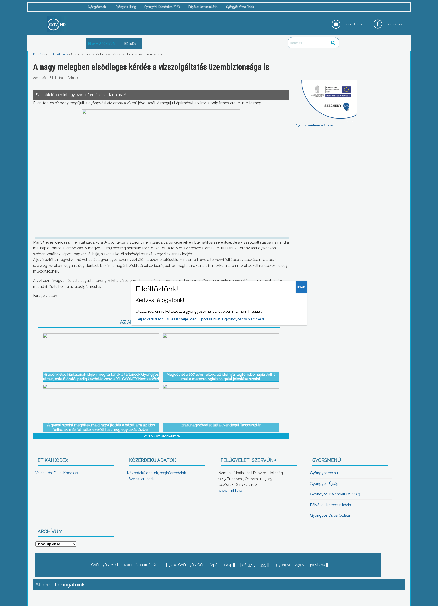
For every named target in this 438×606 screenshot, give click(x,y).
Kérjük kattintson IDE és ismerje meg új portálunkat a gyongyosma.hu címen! (200, 319)
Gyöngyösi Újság (126, 7)
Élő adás (130, 44)
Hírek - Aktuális (58, 54)
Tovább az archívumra (161, 436)
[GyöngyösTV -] (57, 24)
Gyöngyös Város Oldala (240, 7)
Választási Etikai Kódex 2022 (59, 473)
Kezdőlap (39, 54)
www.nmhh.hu (230, 490)
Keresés (333, 42)
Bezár (301, 286)
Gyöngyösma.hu (97, 7)
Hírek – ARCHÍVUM (101, 44)
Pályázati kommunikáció (202, 7)
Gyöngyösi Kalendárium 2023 (162, 7)
